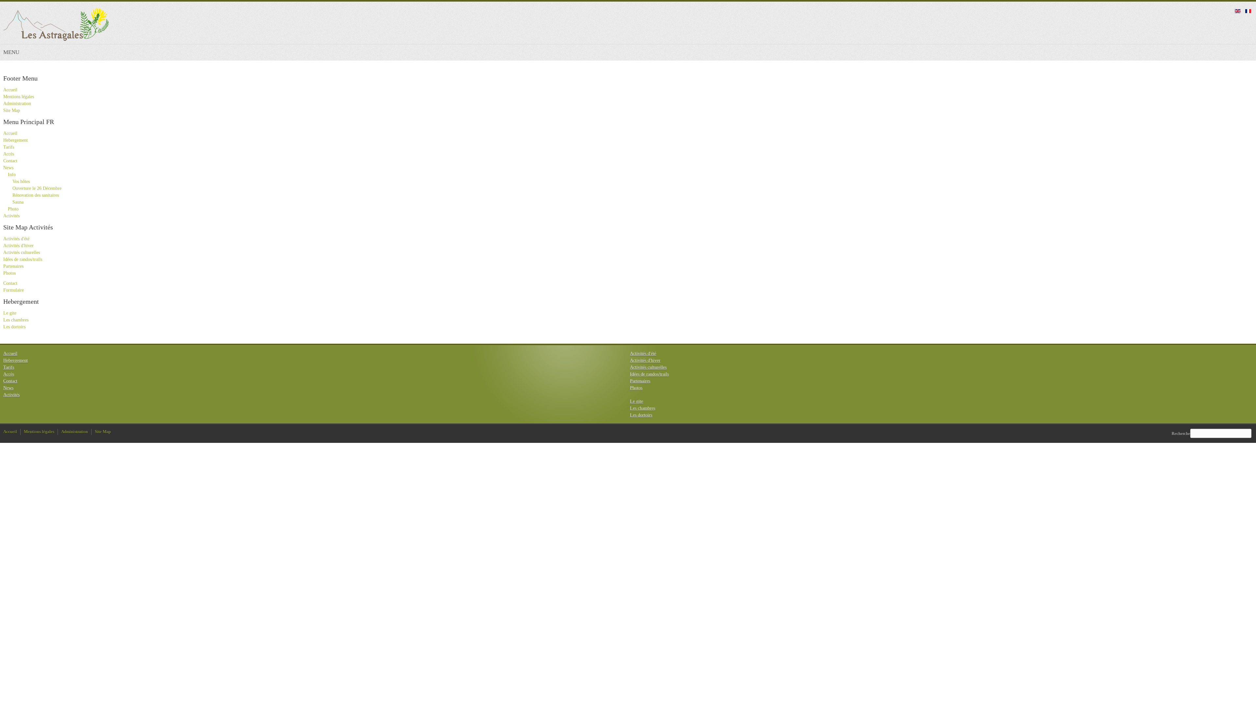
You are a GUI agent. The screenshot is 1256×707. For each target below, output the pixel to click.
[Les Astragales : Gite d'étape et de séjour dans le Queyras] (56, 24)
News (8, 167)
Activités (11, 215)
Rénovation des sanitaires (35, 195)
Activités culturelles (21, 252)
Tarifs (8, 147)
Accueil (10, 89)
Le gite (9, 313)
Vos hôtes (21, 181)
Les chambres (15, 319)
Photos (9, 273)
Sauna (18, 202)
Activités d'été (16, 238)
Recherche (1181, 433)
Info (12, 174)
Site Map (11, 110)
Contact (10, 160)
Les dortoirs (14, 326)
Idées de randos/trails (22, 259)
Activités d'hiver (18, 245)
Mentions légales (18, 96)
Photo (13, 209)
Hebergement (15, 140)
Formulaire (13, 290)
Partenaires (13, 266)
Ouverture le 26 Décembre (36, 188)
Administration (17, 103)
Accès (8, 154)
